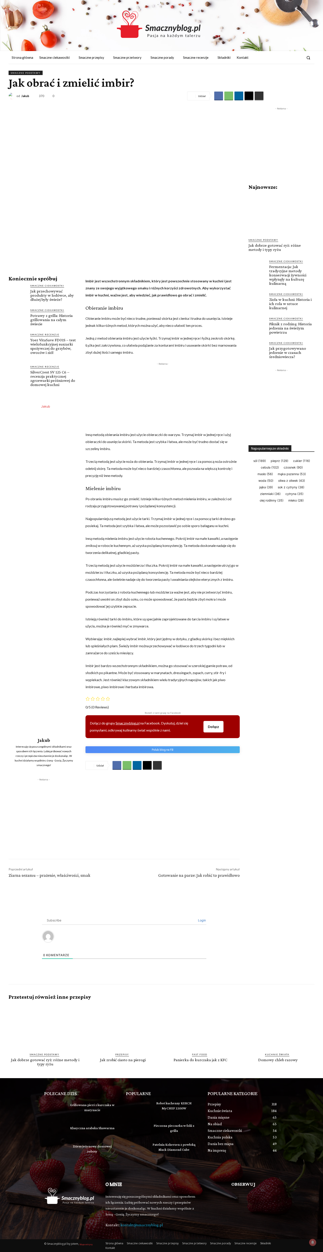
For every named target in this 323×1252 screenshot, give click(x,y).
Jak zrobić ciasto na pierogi (123, 1059)
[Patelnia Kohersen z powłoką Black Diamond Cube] (136, 1149)
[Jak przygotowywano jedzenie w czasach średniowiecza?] (257, 349)
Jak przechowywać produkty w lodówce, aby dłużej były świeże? (52, 295)
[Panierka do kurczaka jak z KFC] (200, 1026)
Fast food (199, 1054)
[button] (308, 57)
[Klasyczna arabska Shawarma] (54, 1128)
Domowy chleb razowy (278, 1059)
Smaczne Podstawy (25, 73)
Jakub (25, 96)
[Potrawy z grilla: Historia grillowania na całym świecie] (18, 317)
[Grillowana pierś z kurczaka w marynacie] (54, 1108)
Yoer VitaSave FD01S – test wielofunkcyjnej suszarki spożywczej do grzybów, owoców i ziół (53, 346)
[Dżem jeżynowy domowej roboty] (54, 1149)
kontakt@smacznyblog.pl (141, 1225)
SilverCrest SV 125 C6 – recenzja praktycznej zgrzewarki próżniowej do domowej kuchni (52, 378)
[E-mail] (249, 96)
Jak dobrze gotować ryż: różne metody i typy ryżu (275, 247)
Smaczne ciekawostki (47, 285)
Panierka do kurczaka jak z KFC (200, 1059)
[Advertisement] (44, 809)
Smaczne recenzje (44, 334)
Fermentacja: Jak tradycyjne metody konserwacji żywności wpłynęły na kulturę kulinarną (287, 275)
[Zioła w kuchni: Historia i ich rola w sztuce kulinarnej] (257, 300)
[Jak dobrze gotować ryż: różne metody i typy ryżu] (281, 214)
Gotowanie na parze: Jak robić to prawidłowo (199, 875)
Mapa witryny (86, 1244)
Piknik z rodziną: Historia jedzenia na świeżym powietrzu (290, 328)
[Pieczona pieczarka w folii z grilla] (136, 1128)
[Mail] (298, 58)
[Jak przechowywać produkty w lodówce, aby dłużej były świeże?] (18, 293)
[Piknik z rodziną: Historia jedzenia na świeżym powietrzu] (257, 325)
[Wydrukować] (259, 96)
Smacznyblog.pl (128, 723)
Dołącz (213, 726)
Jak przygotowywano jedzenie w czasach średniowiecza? (287, 352)
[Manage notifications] (312, 1242)
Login (201, 920)
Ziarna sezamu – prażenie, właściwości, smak (49, 875)
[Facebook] (290, 58)
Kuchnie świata (277, 1054)
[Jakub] (12, 96)
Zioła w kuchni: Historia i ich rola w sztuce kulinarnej (290, 303)
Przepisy (122, 1054)
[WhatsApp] (228, 96)
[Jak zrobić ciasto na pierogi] (122, 1026)
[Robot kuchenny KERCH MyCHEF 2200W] (136, 1108)
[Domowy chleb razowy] (277, 1026)
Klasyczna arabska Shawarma (92, 1128)
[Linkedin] (238, 96)
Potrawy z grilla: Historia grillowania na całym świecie (51, 319)
